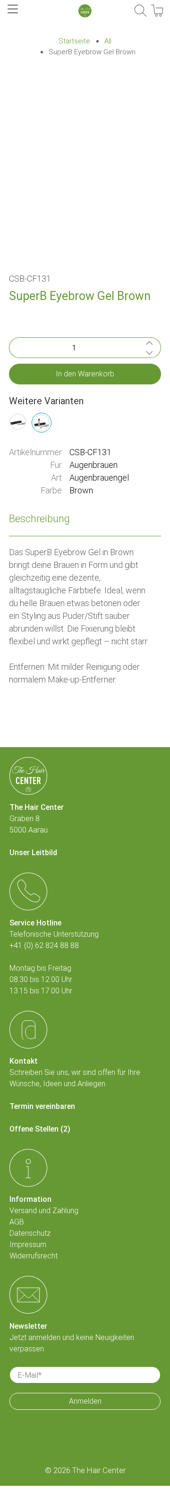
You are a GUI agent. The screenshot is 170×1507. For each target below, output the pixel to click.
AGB (16, 1221)
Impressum (27, 1244)
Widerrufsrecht (33, 1255)
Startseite (74, 41)
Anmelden (85, 1401)
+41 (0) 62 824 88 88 (44, 945)
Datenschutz (30, 1233)
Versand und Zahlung (43, 1210)
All (107, 41)
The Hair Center (99, 1470)
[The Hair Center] (85, 11)
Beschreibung (39, 519)
